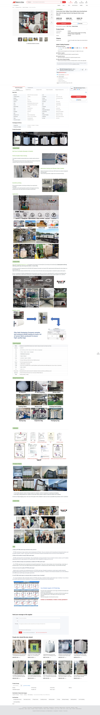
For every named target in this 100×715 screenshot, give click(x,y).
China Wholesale (45, 707)
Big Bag (13, 687)
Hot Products (24, 707)
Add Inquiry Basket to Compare (33, 43)
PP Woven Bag (33, 687)
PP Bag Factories (35, 699)
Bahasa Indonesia (78, 708)
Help (69, 5)
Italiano (45, 708)
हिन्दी (64, 708)
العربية (55, 708)
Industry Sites (57, 707)
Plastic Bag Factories (27, 699)
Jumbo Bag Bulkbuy (16, 701)
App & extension (74, 5)
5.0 (74, 89)
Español (29, 708)
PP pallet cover (33, 689)
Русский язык (41, 708)
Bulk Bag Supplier (51, 699)
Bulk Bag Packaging (65, 699)
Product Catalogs (27, 685)
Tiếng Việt (73, 708)
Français (36, 708)
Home (13, 7)
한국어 (58, 708)
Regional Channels (62, 707)
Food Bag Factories (43, 699)
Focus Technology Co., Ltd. (43, 710)
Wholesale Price (51, 707)
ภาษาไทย (67, 708)
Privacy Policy (65, 710)
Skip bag (70, 687)
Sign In (58, 82)
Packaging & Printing (18, 7)
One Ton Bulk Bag (81, 699)
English (26, 708)
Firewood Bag (52, 687)
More (13, 703)
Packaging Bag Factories (17, 699)
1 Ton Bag (58, 699)
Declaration (60, 710)
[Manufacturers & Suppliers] (18, 2)
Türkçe (70, 708)
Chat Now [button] (80, 23)
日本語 (61, 708)
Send (20, 632)
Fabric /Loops (52, 689)
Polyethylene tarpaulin (16, 689)
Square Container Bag (32, 7)
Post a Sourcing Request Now (41, 632)
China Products (29, 707)
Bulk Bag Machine (74, 699)
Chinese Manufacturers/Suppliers (37, 707)
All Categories (16, 5)
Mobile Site (72, 707)
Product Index (68, 707)
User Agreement (56, 710)
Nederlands (52, 708)
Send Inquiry (63, 23)
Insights (76, 707)
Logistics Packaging (25, 7)
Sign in (86, 2)
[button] (65, 90)
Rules (87, 5)
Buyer (64, 5)
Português (32, 708)
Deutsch (48, 708)
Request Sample (75, 26)
